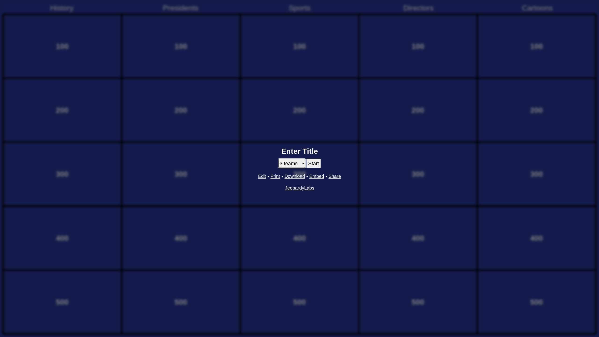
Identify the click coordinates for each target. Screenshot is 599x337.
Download (295, 176)
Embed (316, 176)
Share (335, 176)
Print (275, 176)
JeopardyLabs (299, 187)
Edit (262, 176)
